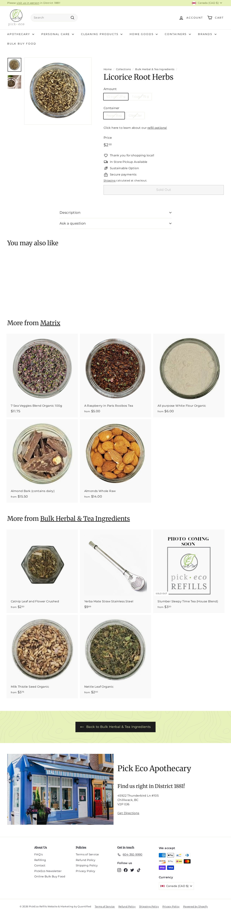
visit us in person (28, 3)
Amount (110, 89)
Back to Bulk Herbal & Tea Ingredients (118, 727)
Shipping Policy (87, 865)
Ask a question (73, 223)
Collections (123, 69)
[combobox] (54, 17)
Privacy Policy (85, 871)
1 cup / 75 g (140, 96)
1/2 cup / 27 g (116, 96)
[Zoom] (58, 91)
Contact (39, 865)
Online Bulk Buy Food (49, 876)
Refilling (40, 860)
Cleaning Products (100, 34)
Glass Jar (135, 115)
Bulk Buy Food (21, 43)
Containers (176, 34)
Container (111, 108)
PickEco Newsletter (48, 871)
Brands (206, 34)
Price (108, 137)
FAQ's (38, 854)
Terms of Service (87, 854)
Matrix (50, 323)
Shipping (110, 180)
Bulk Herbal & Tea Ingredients (155, 69)
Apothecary (19, 34)
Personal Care (56, 34)
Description (70, 212)
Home (108, 69)
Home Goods (142, 34)
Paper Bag (114, 115)
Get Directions (128, 813)
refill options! (157, 127)
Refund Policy (85, 860)
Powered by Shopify (195, 906)
